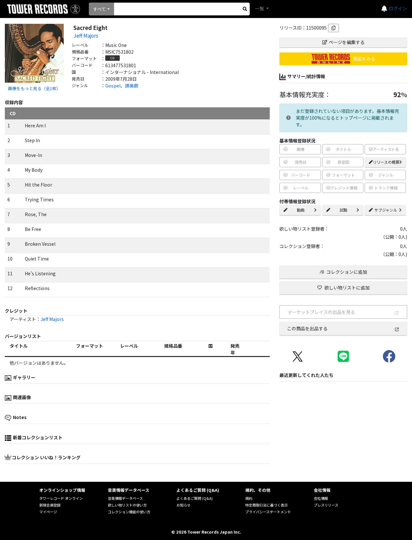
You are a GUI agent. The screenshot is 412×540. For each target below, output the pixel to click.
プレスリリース (326, 505)
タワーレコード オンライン (61, 498)
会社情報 (321, 498)
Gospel (112, 85)
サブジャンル (385, 210)
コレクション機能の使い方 (129, 511)
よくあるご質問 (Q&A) (194, 498)
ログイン (398, 8)
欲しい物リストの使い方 (127, 505)
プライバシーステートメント (268, 511)
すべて (99, 9)
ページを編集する (347, 42)
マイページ (48, 511)
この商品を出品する (307, 328)
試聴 (343, 210)
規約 (248, 498)
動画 (300, 210)
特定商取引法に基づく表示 (266, 505)
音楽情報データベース (125, 498)
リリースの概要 (386, 162)
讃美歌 (131, 85)
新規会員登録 (50, 505)
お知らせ (183, 505)
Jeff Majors (85, 35)
